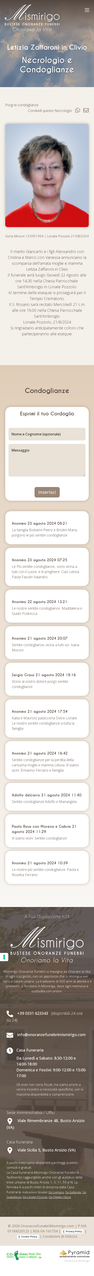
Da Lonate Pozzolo (35, 1197)
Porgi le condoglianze (21, 105)
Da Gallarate (73, 1192)
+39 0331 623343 (32, 1013)
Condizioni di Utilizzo (60, 1236)
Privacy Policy (74, 1231)
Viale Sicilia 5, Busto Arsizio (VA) (46, 1150)
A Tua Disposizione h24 (47, 917)
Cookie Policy (29, 1236)
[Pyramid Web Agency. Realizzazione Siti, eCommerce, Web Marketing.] (74, 1253)
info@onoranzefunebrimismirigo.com (51, 1034)
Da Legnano (56, 1192)
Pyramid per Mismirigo (77, 1260)
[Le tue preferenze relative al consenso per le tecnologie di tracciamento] (4, 957)
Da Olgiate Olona (60, 1197)
